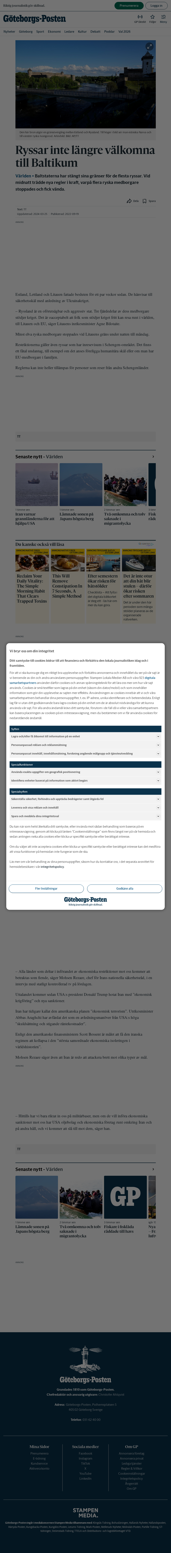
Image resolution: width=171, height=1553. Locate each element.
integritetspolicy (52, 867)
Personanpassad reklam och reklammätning (39, 745)
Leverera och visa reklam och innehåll (35, 807)
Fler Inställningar (46, 888)
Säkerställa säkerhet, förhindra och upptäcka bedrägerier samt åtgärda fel (57, 799)
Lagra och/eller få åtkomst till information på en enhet (45, 736)
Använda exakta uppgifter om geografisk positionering (45, 772)
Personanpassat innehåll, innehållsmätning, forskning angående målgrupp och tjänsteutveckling (72, 753)
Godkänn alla (124, 888)
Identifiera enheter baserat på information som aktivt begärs (49, 780)
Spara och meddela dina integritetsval (35, 816)
